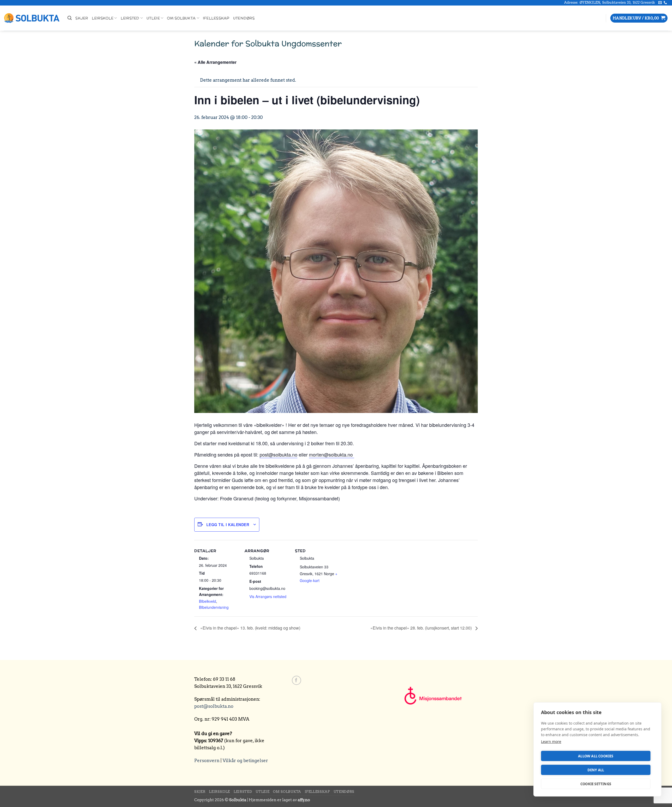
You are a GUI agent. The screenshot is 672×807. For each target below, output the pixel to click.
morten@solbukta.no (331, 454)
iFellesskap (216, 18)
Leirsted (130, 18)
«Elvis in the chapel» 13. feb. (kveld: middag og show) (249, 628)
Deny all (595, 770)
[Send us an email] (660, 3)
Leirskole (102, 18)
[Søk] (69, 18)
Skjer (81, 18)
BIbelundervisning (214, 607)
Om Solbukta (181, 18)
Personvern (206, 760)
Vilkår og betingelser (245, 760)
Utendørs (244, 18)
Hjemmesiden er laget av (279, 799)
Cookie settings (595, 784)
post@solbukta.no (278, 454)
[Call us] (665, 3)
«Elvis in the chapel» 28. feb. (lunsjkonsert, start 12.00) (421, 628)
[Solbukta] (32, 18)
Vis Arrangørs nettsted (267, 596)
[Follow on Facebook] (296, 680)
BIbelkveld (207, 601)
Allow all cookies (595, 756)
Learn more (551, 741)
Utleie (153, 18)
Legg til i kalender (227, 524)
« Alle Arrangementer (215, 62)
